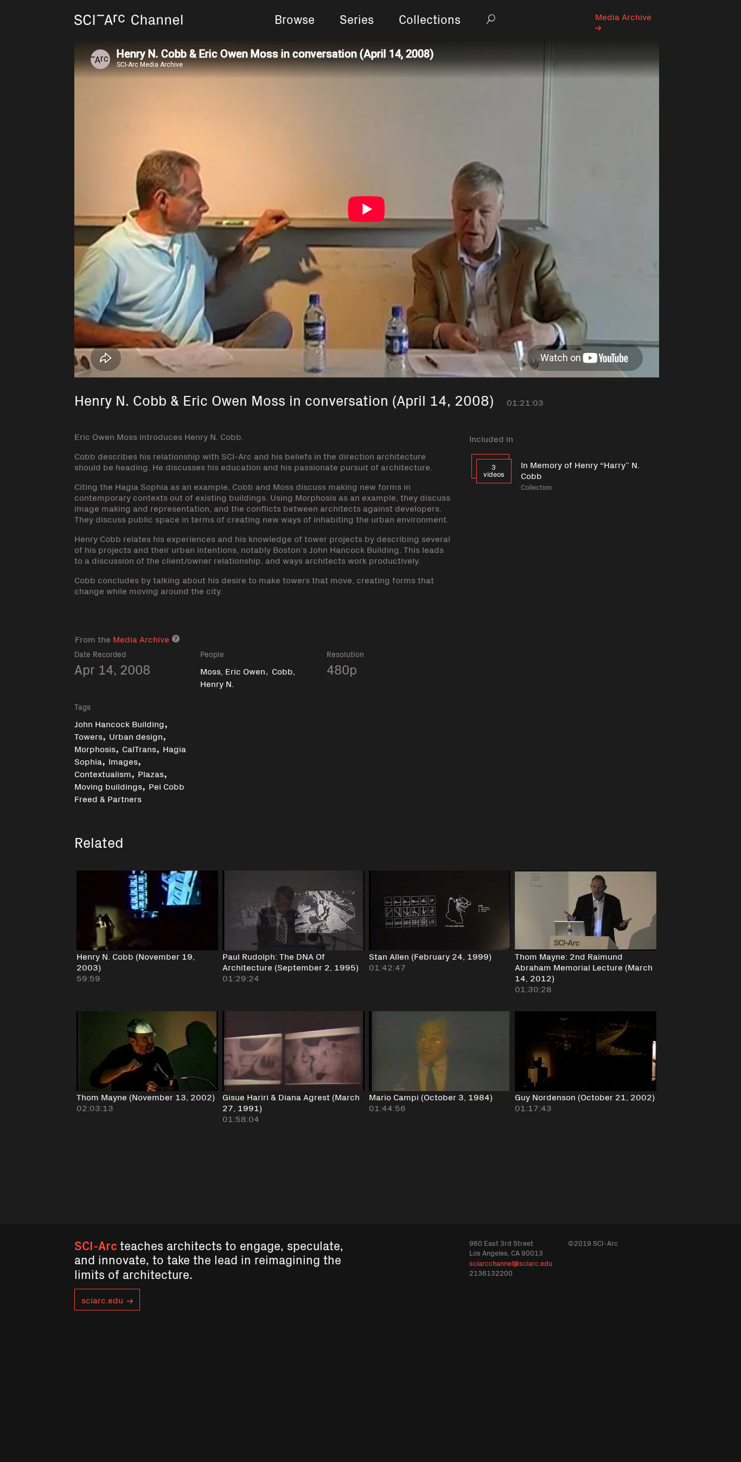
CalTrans (139, 748)
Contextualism (102, 773)
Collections (430, 18)
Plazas (151, 773)
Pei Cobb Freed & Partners (129, 792)
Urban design (136, 736)
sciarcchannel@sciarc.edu (510, 1263)
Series (357, 18)
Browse (294, 18)
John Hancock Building (119, 723)
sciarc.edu (102, 1300)
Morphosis (95, 748)
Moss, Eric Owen (232, 671)
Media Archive (623, 16)
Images (123, 761)
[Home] (128, 35)
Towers (88, 736)
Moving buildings (108, 786)
